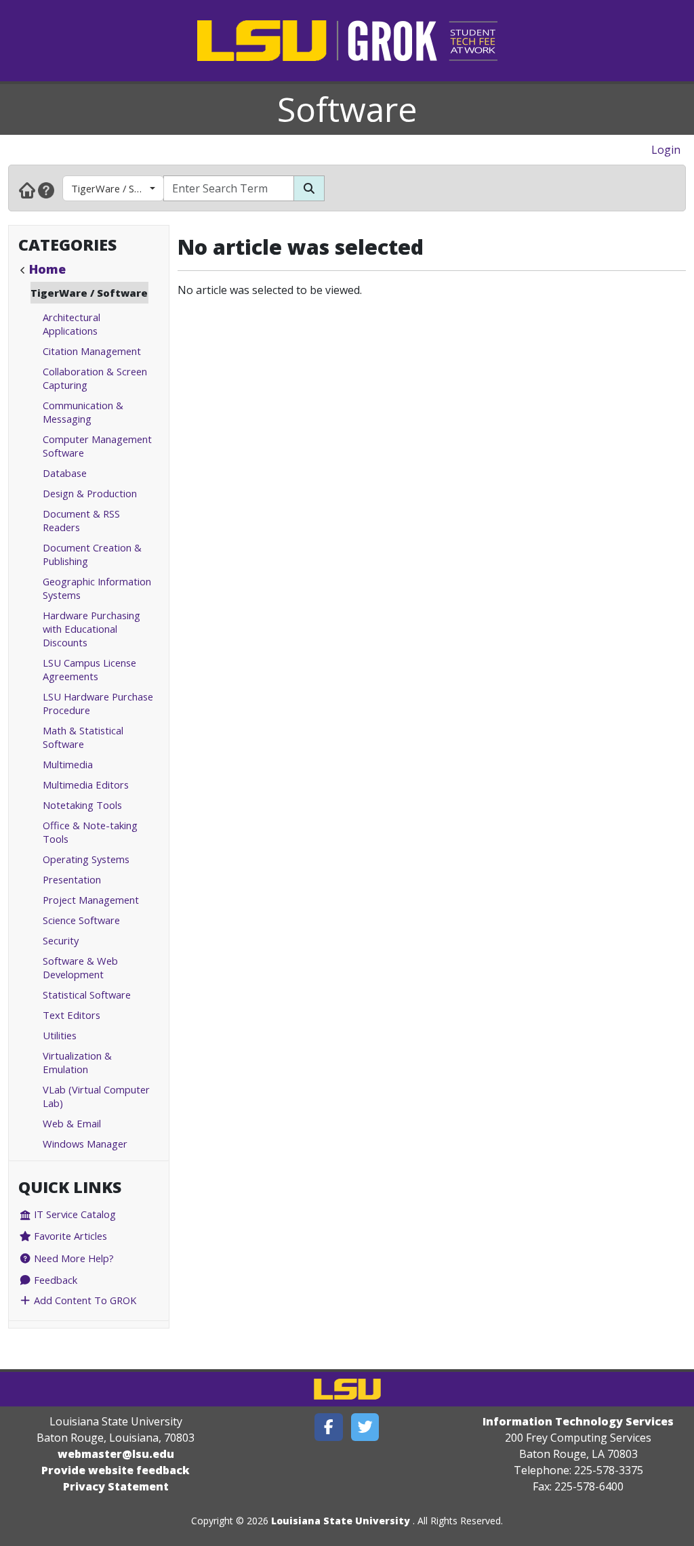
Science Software (81, 920)
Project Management (91, 899)
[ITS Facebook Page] (328, 1427)
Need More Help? (72, 1258)
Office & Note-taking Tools (90, 831)
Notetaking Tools (82, 805)
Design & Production (90, 493)
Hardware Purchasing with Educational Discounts (91, 628)
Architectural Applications (71, 323)
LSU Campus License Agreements (89, 669)
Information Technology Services (578, 1421)
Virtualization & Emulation (77, 1062)
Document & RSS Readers (81, 520)
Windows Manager (85, 1143)
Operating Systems (86, 859)
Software (347, 109)
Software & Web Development (80, 967)
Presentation (72, 879)
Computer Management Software (97, 445)
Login (665, 149)
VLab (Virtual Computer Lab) (96, 1096)
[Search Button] (309, 188)
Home (47, 269)
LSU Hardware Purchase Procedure (98, 703)
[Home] (27, 189)
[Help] (46, 189)
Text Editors (71, 1015)
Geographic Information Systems (97, 588)
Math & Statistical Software (83, 737)
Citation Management (92, 351)
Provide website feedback (115, 1470)
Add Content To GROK (83, 1300)
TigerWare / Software (117, 188)
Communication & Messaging (83, 411)
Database (65, 473)
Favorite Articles (69, 1235)
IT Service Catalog (73, 1214)
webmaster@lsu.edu (116, 1453)
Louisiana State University (340, 1520)
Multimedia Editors (86, 784)
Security (61, 940)
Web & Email (72, 1123)
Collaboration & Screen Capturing (95, 378)
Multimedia (68, 764)
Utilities (60, 1035)
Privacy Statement (116, 1486)
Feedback (54, 1280)
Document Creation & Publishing (92, 554)
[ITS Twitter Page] (365, 1427)
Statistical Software (87, 994)
